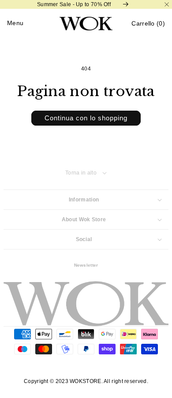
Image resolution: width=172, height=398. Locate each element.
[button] (148, 23)
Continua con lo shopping (86, 118)
